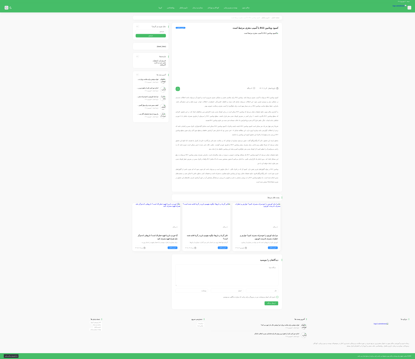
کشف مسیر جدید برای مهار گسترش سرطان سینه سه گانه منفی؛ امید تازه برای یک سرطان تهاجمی (147, 105)
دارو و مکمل (183, 8)
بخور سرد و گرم (160, 63)
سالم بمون (246, 8)
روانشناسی (171, 8)
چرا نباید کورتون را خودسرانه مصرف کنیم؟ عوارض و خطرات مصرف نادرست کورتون (147, 96)
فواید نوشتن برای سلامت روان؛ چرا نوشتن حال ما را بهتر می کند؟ (147, 79)
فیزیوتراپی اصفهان (159, 61)
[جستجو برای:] (151, 31)
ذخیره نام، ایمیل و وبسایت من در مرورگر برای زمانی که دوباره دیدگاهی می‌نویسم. (249, 297)
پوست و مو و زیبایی (230, 8)
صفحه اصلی (275, 17)
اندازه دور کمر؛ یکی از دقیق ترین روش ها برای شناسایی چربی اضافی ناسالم (147, 88)
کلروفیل (163, 65)
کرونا (160, 8)
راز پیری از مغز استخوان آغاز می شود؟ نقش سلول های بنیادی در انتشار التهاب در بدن (147, 114)
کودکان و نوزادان (213, 8)
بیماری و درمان (197, 8)
